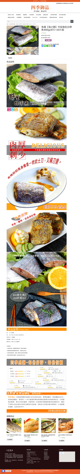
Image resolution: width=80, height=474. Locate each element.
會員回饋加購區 (27, 17)
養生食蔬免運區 (62, 14)
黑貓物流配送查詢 (53, 17)
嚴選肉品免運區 (11, 17)
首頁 (7, 24)
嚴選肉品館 (45, 14)
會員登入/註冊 (11, 14)
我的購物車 (18, 14)
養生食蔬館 (38, 14)
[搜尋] (71, 21)
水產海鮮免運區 (53, 14)
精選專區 (25, 14)
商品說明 (10, 58)
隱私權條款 (56, 470)
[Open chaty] (3, 471)
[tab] (10, 58)
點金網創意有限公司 (49, 470)
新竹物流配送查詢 (43, 17)
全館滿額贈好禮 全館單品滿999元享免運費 (58, 3)
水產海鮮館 (31, 14)
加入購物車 (48, 40)
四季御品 (31, 470)
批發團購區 (19, 17)
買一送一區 (35, 17)
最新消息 (61, 17)
